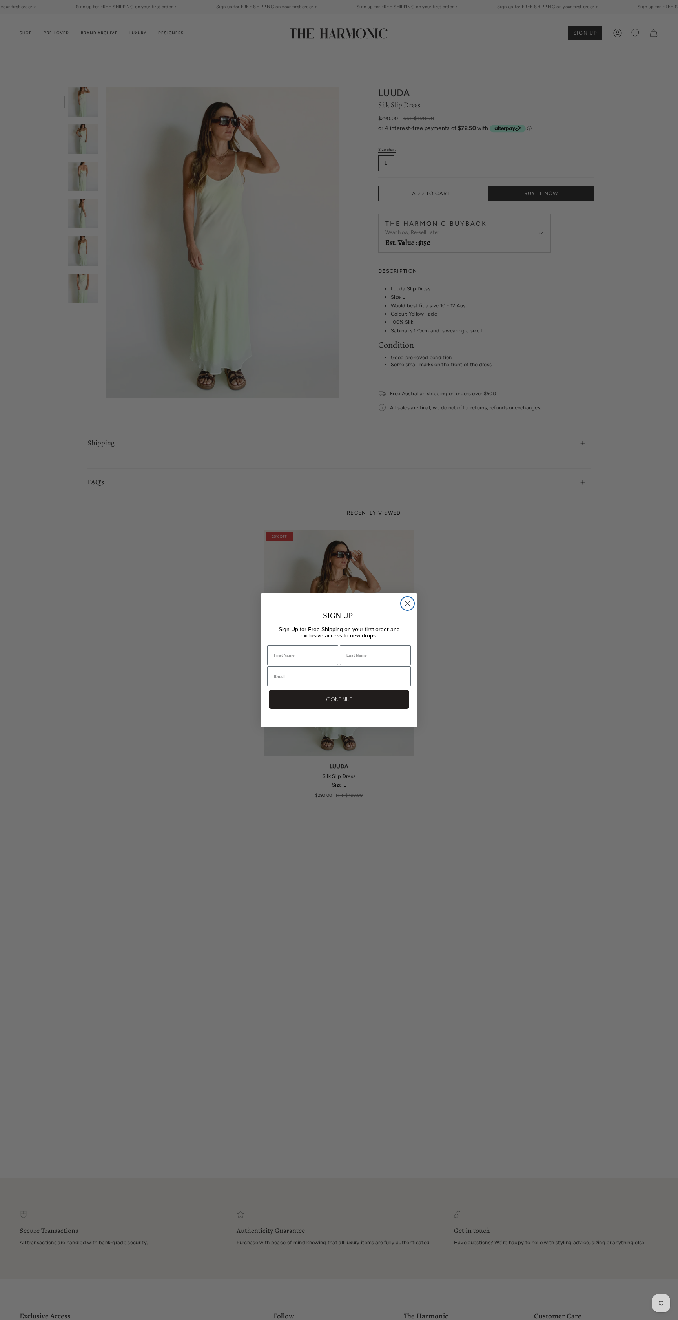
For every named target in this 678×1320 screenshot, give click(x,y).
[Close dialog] (407, 603)
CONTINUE (339, 699)
